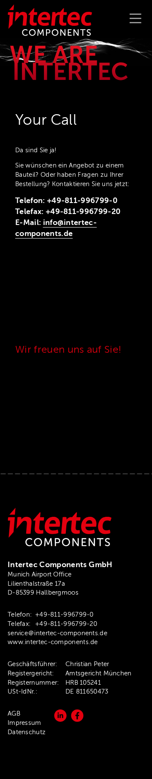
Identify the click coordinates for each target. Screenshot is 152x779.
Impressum (24, 722)
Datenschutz (27, 732)
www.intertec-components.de (53, 642)
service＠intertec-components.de (57, 633)
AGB (14, 713)
